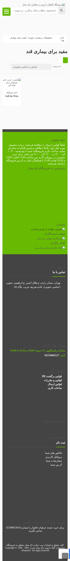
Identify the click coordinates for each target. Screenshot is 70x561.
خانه (62, 37)
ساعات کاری (55, 388)
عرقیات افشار (38, 527)
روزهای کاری (45, 157)
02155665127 (52, 355)
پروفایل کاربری (53, 456)
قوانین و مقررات (53, 380)
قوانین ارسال (52, 144)
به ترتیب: (56, 66)
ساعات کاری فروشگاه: (45, 151)
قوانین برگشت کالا (52, 376)
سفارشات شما (54, 460)
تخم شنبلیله (11, 92)
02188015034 (13, 527)
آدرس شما (56, 464)
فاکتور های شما (53, 453)
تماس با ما (59, 272)
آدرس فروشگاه (14, 160)
